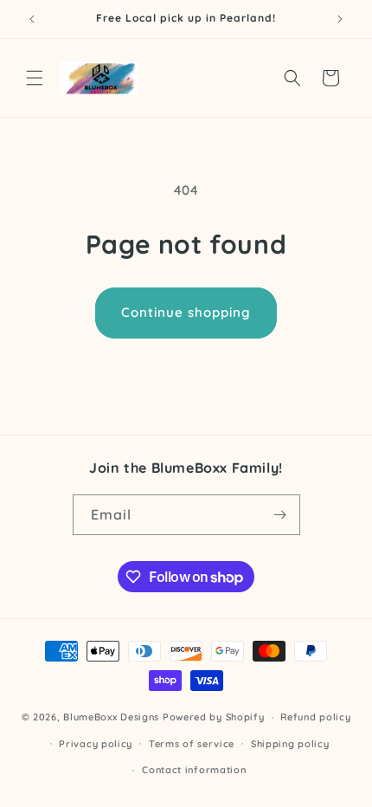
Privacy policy (95, 744)
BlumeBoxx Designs (111, 717)
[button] (35, 78)
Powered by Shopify (214, 717)
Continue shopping (186, 312)
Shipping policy (290, 744)
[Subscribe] (280, 514)
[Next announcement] (340, 19)
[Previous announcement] (32, 19)
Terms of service (191, 744)
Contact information (194, 770)
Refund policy (315, 717)
